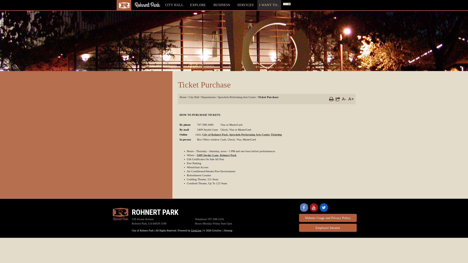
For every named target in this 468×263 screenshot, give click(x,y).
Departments (208, 97)
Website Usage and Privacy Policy (328, 218)
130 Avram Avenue (143, 219)
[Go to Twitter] (323, 207)
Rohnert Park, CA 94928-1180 (149, 223)
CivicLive (196, 230)
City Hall (194, 97)
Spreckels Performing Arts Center (237, 97)
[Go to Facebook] (304, 207)
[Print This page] (331, 99)
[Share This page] (337, 99)
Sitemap (228, 230)
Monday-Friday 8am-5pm (213, 223)
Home (183, 97)
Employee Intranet (328, 228)
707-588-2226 (209, 219)
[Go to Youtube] (314, 207)
